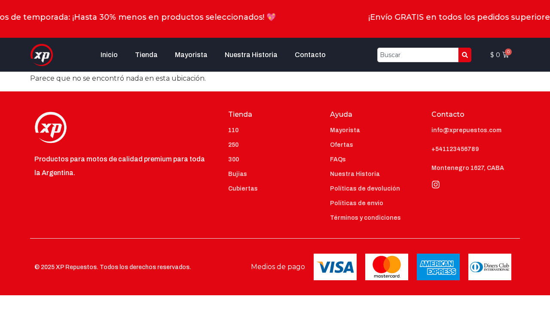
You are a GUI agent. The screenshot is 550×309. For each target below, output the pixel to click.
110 (233, 130)
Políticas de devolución (365, 188)
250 (233, 145)
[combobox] (417, 55)
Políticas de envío (356, 203)
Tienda (146, 54)
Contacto (310, 54)
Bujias (237, 174)
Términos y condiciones (365, 218)
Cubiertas (243, 188)
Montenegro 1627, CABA (467, 168)
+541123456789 (455, 149)
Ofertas (341, 145)
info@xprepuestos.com (466, 130)
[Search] (464, 55)
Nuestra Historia (251, 54)
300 (233, 159)
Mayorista (191, 54)
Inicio (109, 54)
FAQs (338, 159)
